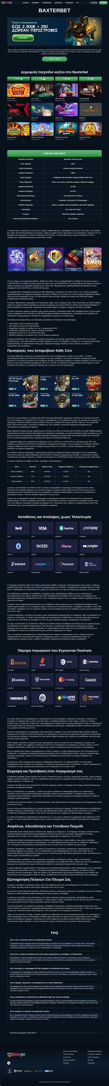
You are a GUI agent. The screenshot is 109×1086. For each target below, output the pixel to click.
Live (41, 78)
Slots (89, 78)
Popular (17, 78)
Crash (65, 78)
